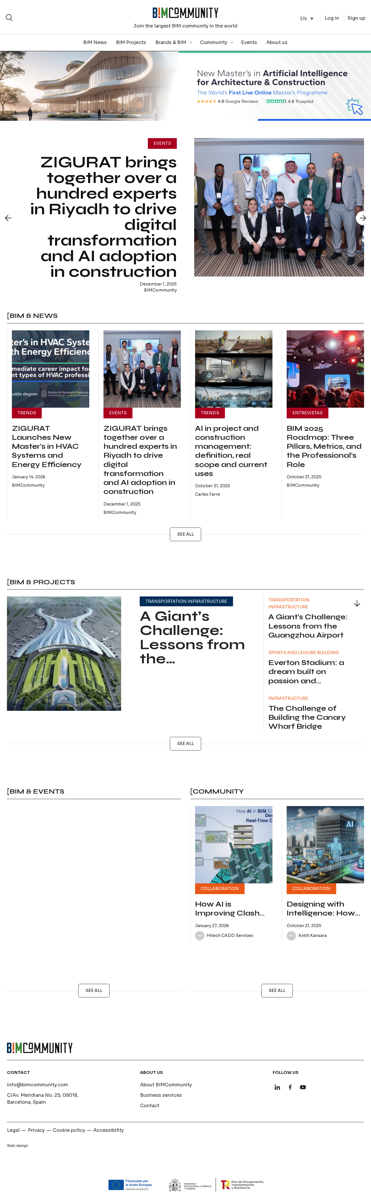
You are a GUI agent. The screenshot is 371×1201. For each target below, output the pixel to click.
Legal (13, 1130)
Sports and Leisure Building (303, 652)
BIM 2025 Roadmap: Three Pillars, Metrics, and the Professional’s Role (324, 446)
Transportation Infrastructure (186, 601)
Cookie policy (69, 1130)
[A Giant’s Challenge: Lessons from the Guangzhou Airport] (64, 653)
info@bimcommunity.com (37, 1085)
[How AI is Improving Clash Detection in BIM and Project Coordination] (233, 844)
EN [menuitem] (303, 18)
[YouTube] (302, 1087)
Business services (161, 1095)
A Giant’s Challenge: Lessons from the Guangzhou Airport (192, 651)
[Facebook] (290, 1087)
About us (277, 42)
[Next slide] (363, 218)
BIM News (95, 42)
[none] (306, 19)
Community (213, 42)
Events (249, 42)
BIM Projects (131, 42)
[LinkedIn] (277, 1087)
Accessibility (108, 1130)
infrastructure (288, 698)
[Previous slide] (8, 218)
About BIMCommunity (166, 1085)
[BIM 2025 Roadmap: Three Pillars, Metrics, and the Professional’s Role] (325, 369)
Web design (17, 1145)
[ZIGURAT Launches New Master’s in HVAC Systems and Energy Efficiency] (50, 369)
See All (185, 534)
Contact (149, 1106)
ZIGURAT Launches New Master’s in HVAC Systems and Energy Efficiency (46, 446)
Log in (332, 18)
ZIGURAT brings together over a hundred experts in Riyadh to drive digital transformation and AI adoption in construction (103, 217)
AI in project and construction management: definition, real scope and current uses (231, 451)
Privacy (36, 1130)
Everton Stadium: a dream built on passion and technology (306, 676)
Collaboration (220, 888)
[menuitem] (306, 19)
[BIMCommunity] (185, 13)
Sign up (356, 18)
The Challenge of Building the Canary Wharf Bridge (307, 717)
